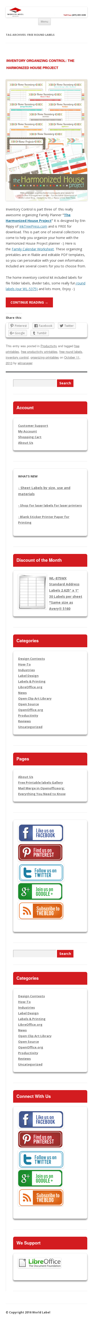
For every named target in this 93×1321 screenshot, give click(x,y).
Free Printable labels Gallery (40, 782)
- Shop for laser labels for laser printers (50, 505)
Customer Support (33, 425)
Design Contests (31, 658)
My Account (27, 431)
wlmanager (25, 363)
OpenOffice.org (30, 710)
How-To (24, 664)
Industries (26, 670)
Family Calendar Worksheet (33, 249)
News (22, 693)
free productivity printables (39, 351)
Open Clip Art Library (35, 698)
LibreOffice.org (30, 687)
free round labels (70, 351)
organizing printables (45, 357)
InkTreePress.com (33, 226)
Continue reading (29, 302)
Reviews (24, 721)
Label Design (28, 676)
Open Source (28, 704)
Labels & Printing (32, 681)
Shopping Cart (29, 437)
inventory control (17, 357)
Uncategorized (30, 727)
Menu (44, 21)
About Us (25, 442)
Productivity (49, 346)
